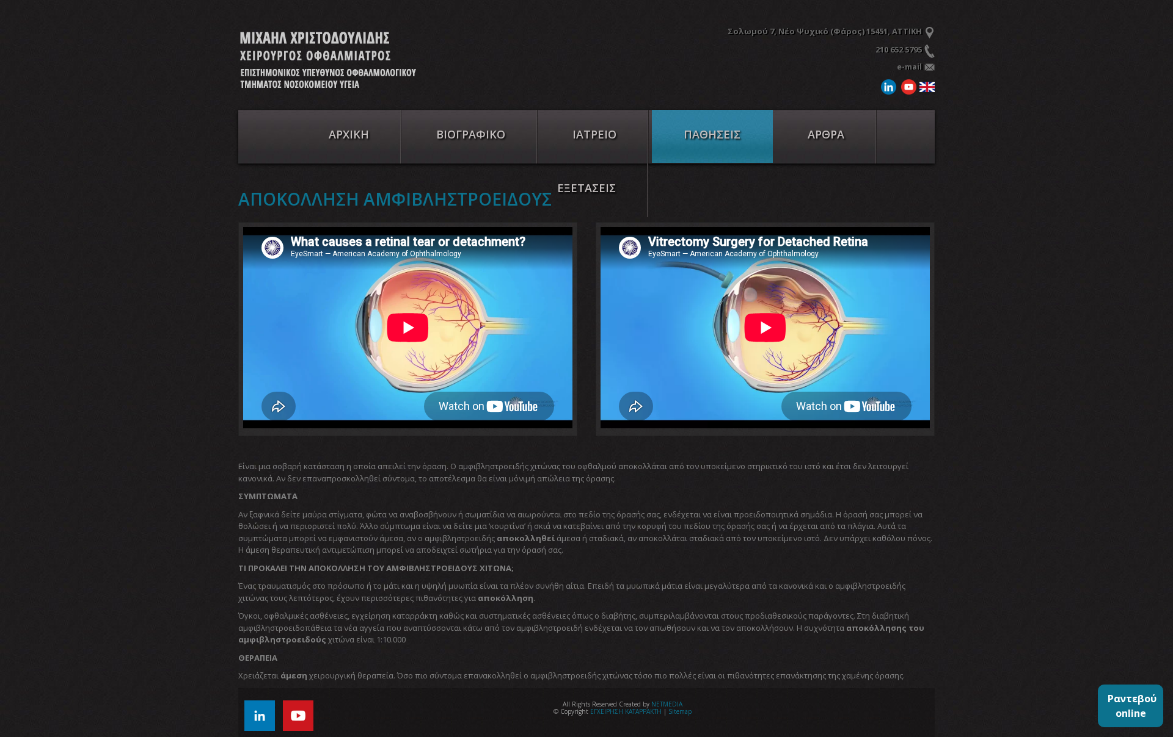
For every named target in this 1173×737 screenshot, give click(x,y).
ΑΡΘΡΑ (826, 134)
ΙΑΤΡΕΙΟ (594, 134)
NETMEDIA (666, 704)
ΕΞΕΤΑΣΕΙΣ (586, 188)
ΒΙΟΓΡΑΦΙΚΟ (470, 134)
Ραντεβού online (1132, 706)
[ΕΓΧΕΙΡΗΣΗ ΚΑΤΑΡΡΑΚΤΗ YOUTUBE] (301, 714)
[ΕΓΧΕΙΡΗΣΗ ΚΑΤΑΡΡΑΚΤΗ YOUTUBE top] (907, 85)
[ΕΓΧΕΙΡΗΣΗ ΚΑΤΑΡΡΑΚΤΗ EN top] (925, 85)
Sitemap (680, 711)
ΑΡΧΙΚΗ (349, 134)
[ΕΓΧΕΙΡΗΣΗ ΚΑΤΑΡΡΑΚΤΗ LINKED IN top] (887, 85)
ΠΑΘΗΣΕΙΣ (712, 134)
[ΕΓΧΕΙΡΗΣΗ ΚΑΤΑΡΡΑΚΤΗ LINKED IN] (262, 714)
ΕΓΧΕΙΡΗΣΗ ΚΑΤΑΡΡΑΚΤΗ (330, 62)
